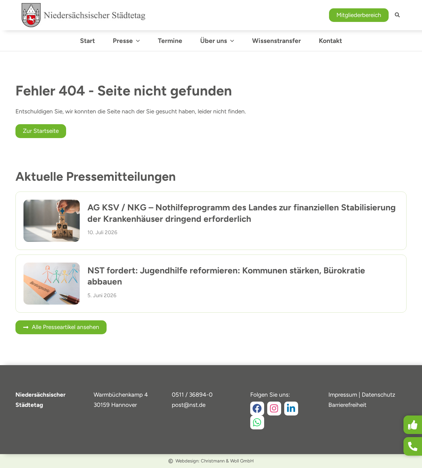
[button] (359, 15)
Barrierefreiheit (347, 404)
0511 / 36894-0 (192, 394)
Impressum (342, 394)
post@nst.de (188, 404)
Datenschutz (378, 394)
